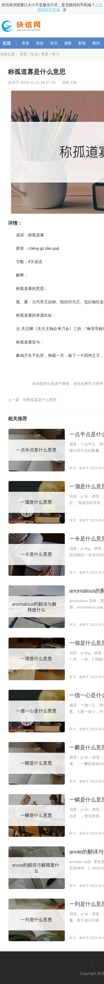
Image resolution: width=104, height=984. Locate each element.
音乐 (54, 43)
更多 (45, 54)
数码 (96, 43)
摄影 (68, 43)
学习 (55, 54)
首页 (23, 54)
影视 (82, 43)
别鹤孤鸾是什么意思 (40, 400)
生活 (7, 43)
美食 (25, 43)
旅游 (39, 43)
